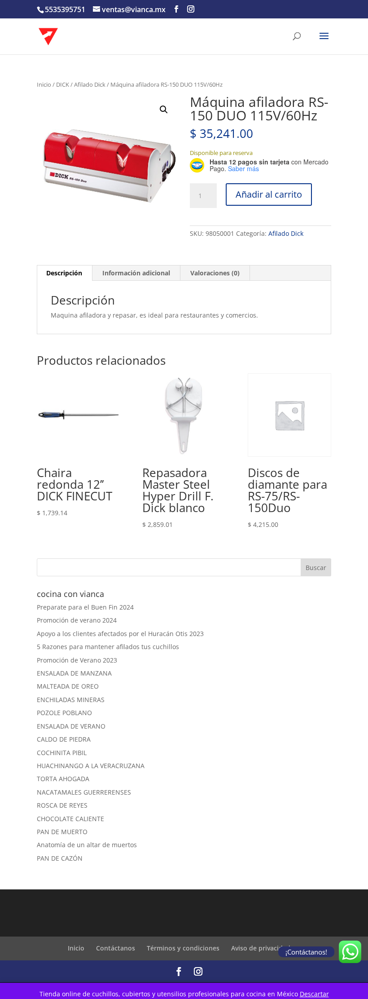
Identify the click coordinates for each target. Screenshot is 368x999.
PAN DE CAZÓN (60, 858)
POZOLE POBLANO (64, 712)
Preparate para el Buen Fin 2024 (85, 607)
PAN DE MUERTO (62, 831)
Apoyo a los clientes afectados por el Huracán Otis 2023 (120, 633)
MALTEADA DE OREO (68, 686)
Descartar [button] (314, 994)
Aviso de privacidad (260, 948)
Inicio (44, 84)
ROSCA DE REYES (62, 805)
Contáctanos (115, 948)
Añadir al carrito (269, 194)
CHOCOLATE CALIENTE (70, 818)
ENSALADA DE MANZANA (74, 673)
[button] (164, 110)
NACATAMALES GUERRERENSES (84, 792)
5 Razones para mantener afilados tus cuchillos (108, 646)
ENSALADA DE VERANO (71, 726)
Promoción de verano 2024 (77, 620)
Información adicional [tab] (136, 273)
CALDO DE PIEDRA (64, 739)
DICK (62, 84)
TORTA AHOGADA (63, 778)
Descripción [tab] (64, 273)
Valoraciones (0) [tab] (215, 273)
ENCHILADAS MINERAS (71, 699)
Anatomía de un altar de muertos (87, 844)
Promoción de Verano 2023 (77, 660)
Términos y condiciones (183, 948)
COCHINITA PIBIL (62, 752)
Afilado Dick (89, 84)
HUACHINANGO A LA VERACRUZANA (91, 765)
